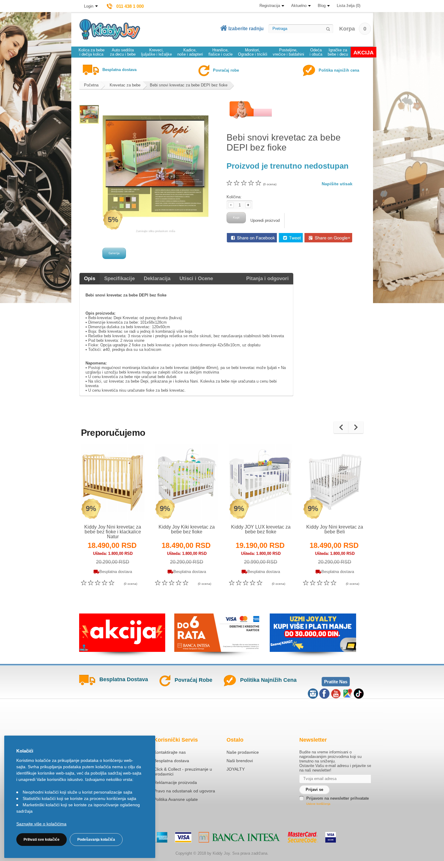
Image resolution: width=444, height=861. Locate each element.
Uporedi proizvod (265, 220)
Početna (91, 85)
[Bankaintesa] (239, 837)
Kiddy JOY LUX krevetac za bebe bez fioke (261, 529)
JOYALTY (236, 769)
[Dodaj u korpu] (126, 508)
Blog (322, 5)
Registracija (269, 5)
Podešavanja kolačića (96, 839)
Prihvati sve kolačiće (42, 839)
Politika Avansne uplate (176, 799)
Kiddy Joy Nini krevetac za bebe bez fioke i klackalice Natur (112, 531)
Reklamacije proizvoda (175, 782)
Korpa (352, 29)
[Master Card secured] (303, 837)
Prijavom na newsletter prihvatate (337, 798)
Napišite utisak (337, 183)
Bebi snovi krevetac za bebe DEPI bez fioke (188, 85)
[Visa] (183, 837)
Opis (89, 278)
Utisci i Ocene (196, 278)
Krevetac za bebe (125, 85)
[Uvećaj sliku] (99, 508)
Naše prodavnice (243, 752)
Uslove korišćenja (318, 803)
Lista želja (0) (348, 5)
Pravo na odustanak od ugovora (184, 790)
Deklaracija (157, 278)
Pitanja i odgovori (267, 278)
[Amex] (162, 837)
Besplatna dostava (171, 760)
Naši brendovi (240, 760)
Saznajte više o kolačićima (41, 823)
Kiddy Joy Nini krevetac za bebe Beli (334, 529)
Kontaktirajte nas (170, 752)
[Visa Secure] (330, 837)
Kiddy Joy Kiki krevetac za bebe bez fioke (187, 529)
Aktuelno (299, 5)
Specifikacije (119, 278)
